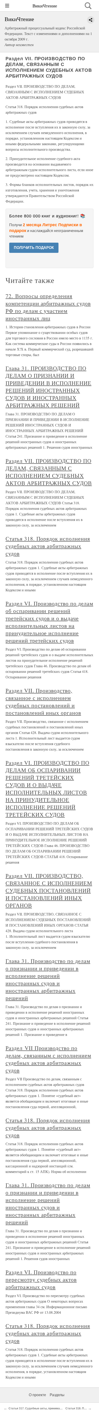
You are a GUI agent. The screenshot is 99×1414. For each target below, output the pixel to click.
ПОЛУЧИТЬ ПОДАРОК (34, 248)
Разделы (57, 1395)
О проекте (37, 1395)
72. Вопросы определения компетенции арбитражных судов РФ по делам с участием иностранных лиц (48, 307)
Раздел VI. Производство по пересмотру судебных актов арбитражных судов (41, 1279)
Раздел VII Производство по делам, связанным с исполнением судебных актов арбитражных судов (48, 1059)
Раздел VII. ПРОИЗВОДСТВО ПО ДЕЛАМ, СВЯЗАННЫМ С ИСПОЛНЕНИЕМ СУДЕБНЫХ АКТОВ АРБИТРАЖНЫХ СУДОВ (49, 472)
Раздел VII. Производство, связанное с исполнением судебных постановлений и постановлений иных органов (43, 701)
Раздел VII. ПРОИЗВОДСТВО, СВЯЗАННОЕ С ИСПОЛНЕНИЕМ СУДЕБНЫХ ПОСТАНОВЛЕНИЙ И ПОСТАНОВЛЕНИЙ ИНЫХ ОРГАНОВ (49, 890)
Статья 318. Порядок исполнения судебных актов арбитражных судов (48, 546)
